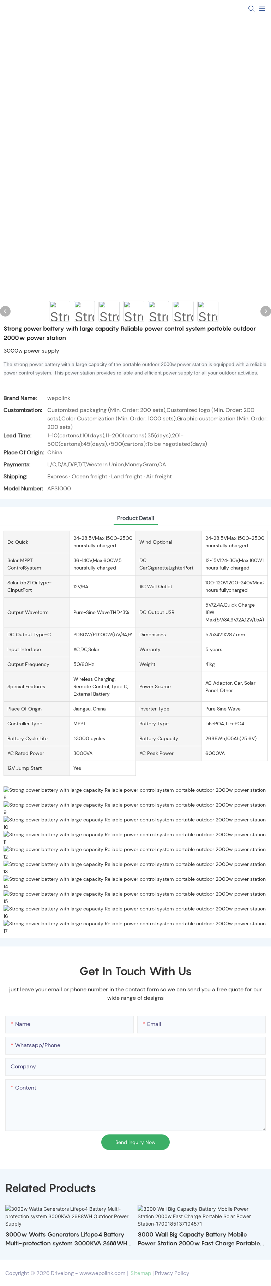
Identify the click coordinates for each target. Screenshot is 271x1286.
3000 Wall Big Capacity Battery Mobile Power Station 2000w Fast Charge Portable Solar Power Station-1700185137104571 (199, 1239)
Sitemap (140, 1273)
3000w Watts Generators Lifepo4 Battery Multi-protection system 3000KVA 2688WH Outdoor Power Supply (66, 1239)
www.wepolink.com (102, 1273)
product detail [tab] (135, 518)
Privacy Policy (172, 1273)
